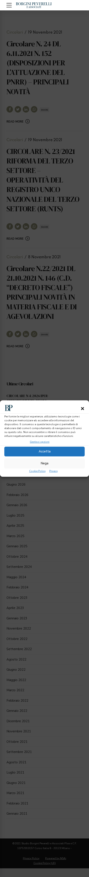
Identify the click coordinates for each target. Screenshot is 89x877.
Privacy (53, 471)
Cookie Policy (37, 471)
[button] (82, 408)
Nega (44, 463)
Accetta (45, 451)
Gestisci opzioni (39, 442)
